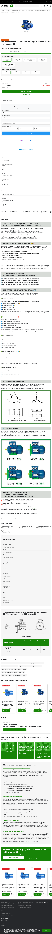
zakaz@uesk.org (32, 858)
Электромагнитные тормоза (25, 903)
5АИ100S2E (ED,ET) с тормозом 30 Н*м (8, 649)
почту (10, 753)
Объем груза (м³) (6, 115)
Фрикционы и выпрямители (24, 905)
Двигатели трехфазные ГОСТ (7, 903)
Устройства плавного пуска (24, 908)
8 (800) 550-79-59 (27, 1)
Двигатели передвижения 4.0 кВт (9, 666)
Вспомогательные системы (25, 902)
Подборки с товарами (44, 213)
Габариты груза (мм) (7, 126)
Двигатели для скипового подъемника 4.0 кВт (31, 666)
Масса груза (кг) (6, 110)
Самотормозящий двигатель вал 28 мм (33, 663)
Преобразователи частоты (24, 907)
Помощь (3, 925)
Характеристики (25, 211)
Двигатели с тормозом (6, 911)
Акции (2, 926)
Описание (3, 211)
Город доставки (6, 120)
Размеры (35, 211)
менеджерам (33, 508)
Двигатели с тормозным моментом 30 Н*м (12, 663)
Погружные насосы (40, 903)
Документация (13, 211)
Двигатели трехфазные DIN (7, 905)
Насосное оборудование (42, 902)
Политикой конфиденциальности (31, 930)
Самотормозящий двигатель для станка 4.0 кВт (13, 672)
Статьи (2, 923)
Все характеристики (7, 187)
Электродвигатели (5, 902)
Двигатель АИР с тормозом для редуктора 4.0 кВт (14, 669)
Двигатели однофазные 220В (7, 907)
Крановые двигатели (5, 913)
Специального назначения (7, 915)
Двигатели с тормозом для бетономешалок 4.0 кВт (14, 675)
